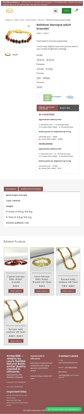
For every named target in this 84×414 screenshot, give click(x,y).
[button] (56, 11)
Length (40, 55)
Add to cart (47, 98)
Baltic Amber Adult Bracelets (25, 20)
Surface (40, 73)
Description (11, 189)
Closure (40, 82)
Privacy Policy (11, 398)
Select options (15, 291)
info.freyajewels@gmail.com (68, 362)
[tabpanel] (58, 142)
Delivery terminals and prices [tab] (46, 108)
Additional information (31, 189)
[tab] (11, 189)
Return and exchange (14, 400)
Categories (8, 20)
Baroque (41, 20)
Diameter (41, 64)
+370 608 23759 (70, 367)
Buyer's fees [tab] (65, 108)
